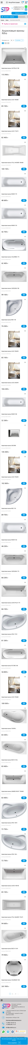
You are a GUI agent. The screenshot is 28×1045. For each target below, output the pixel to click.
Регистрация (16, 2)
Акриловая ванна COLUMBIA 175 (10, 257)
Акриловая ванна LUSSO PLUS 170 (11, 602)
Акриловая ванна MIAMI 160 (9, 539)
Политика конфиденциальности (13, 1020)
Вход (10, 2)
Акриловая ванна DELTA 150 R (10, 948)
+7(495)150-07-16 (18, 7)
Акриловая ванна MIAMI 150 (9, 225)
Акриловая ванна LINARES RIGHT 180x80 (13, 791)
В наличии (18, 40)
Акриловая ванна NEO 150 (9, 508)
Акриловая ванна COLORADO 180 (11, 980)
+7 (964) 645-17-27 (11, 1024)
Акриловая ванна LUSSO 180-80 (10, 885)
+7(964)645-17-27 (18, 9)
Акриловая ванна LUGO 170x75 (10, 131)
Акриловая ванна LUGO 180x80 (10, 99)
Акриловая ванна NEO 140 (9, 319)
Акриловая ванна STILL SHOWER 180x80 (12, 162)
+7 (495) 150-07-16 (11, 1022)
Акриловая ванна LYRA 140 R (9, 822)
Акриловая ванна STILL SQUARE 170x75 (12, 917)
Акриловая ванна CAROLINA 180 (10, 288)
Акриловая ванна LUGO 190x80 (10, 697)
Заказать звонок (19, 13)
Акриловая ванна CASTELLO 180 (10, 68)
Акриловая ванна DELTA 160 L (10, 760)
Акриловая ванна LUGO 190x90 (10, 477)
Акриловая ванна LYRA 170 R (9, 634)
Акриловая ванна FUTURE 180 (10, 665)
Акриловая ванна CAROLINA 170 (10, 571)
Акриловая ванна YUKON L (9, 728)
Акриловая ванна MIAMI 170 (9, 194)
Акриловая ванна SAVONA (9, 445)
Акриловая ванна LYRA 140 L (9, 854)
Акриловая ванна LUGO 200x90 (10, 382)
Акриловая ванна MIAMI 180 (9, 414)
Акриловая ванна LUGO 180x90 (10, 351)
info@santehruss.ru (11, 1027)
